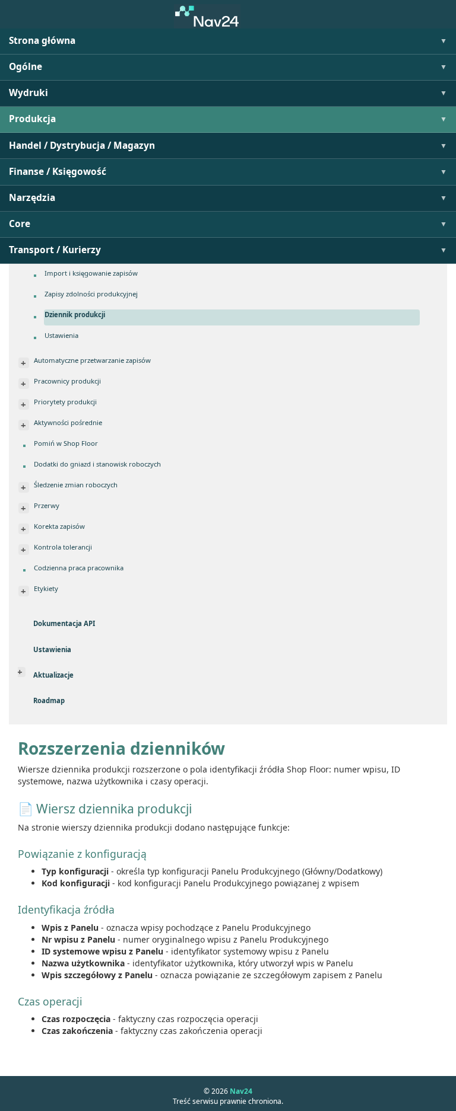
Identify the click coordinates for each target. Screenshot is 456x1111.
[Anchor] (12, 809)
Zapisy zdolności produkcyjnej (91, 293)
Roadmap (49, 700)
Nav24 (241, 1091)
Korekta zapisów (59, 526)
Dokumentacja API (64, 623)
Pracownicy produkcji (67, 380)
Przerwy (46, 505)
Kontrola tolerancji (63, 546)
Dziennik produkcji (75, 314)
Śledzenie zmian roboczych (76, 484)
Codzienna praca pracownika (79, 567)
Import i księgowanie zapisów (91, 273)
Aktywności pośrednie (68, 422)
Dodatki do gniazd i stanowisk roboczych (97, 463)
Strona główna (42, 40)
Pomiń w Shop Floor (66, 443)
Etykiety (46, 588)
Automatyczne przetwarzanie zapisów (92, 360)
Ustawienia (61, 335)
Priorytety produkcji (65, 401)
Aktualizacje (53, 675)
